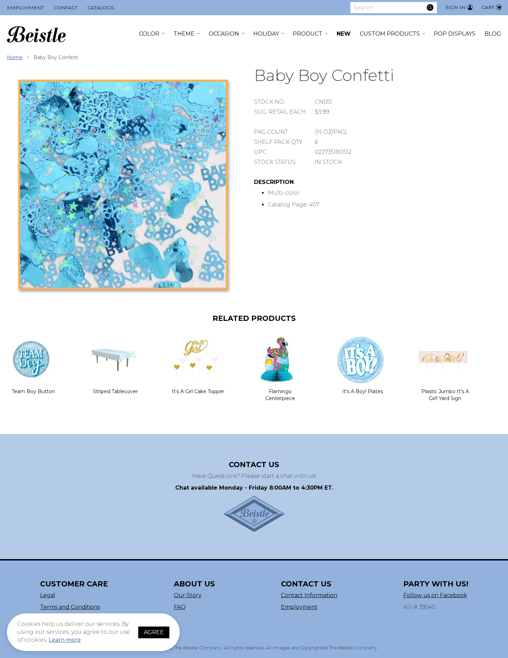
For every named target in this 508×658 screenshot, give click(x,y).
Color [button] (149, 33)
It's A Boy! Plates (362, 391)
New (344, 33)
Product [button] (307, 33)
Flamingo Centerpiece (280, 394)
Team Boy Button (33, 391)
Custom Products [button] (390, 33)
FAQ (180, 607)
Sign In (455, 7)
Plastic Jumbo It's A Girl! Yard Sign (445, 394)
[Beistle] (36, 34)
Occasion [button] (224, 33)
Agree (154, 632)
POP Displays (455, 33)
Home (14, 57)
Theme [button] (184, 33)
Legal (47, 595)
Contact (65, 7)
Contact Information (309, 595)
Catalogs (100, 7)
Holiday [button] (266, 33)
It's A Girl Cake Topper (198, 391)
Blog (493, 33)
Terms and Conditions (70, 607)
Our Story (187, 595)
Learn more (65, 640)
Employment (25, 7)
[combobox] (393, 7)
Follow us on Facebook (435, 595)
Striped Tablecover (115, 391)
